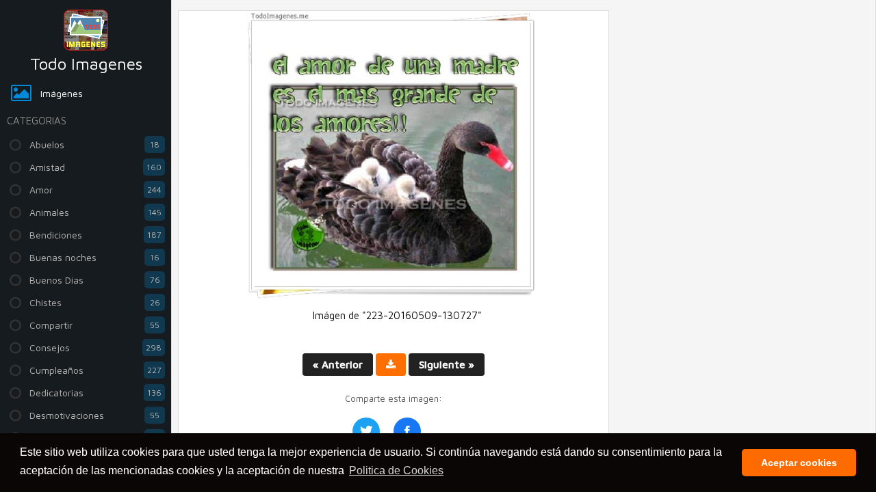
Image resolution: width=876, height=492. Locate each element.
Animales (95, 212)
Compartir (94, 325)
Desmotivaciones (94, 415)
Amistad (95, 167)
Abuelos (94, 144)
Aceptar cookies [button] (799, 462)
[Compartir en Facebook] (407, 431)
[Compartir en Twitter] (366, 431)
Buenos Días (94, 280)
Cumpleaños (95, 370)
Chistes (94, 302)
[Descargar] (391, 364)
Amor (95, 189)
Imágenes (61, 93)
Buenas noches (94, 257)
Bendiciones (95, 235)
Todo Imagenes (86, 63)
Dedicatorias (95, 392)
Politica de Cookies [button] (396, 470)
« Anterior (338, 364)
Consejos (95, 347)
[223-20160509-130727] (393, 295)
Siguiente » (446, 364)
